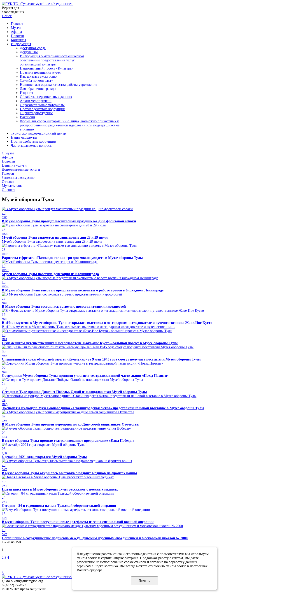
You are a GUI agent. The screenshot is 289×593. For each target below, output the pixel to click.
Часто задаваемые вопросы (31, 145)
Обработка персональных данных (46, 97)
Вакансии (27, 117)
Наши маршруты (24, 137)
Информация (21, 44)
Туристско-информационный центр (38, 133)
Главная (17, 24)
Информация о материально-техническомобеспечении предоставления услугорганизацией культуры (52, 60)
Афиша (16, 32)
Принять (144, 580)
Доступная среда (33, 48)
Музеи (16, 28)
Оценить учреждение (36, 113)
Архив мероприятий (35, 101)
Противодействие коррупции (42, 109)
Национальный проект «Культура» (46, 68)
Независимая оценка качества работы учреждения (58, 84)
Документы (29, 52)
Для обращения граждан (38, 89)
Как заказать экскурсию (38, 76)
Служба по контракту (36, 80)
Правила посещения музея (40, 72)
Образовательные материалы (42, 105)
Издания (26, 93)
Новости (17, 36)
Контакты (18, 40)
